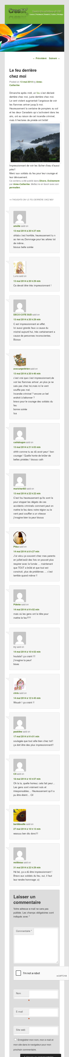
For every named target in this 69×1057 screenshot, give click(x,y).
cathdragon (19, 442)
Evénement (53, 180)
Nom (22, 994)
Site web (20, 1029)
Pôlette (17, 604)
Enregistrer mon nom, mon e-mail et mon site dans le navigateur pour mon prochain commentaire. (33, 1044)
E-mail (22, 1012)
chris (16, 693)
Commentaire (24, 931)
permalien (14, 187)
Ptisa (16, 546)
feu (38, 93)
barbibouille (19, 824)
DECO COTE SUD (22, 314)
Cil (14, 773)
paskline (17, 731)
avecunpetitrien (21, 368)
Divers (42, 180)
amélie (16, 226)
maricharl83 (19, 488)
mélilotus (18, 862)
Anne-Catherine (21, 184)
